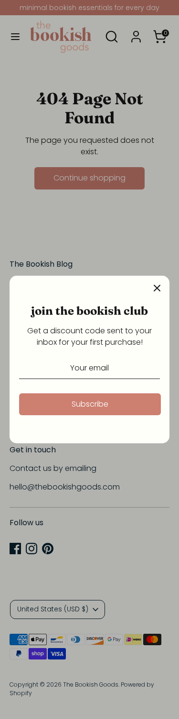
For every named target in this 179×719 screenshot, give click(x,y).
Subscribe (90, 404)
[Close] (157, 288)
